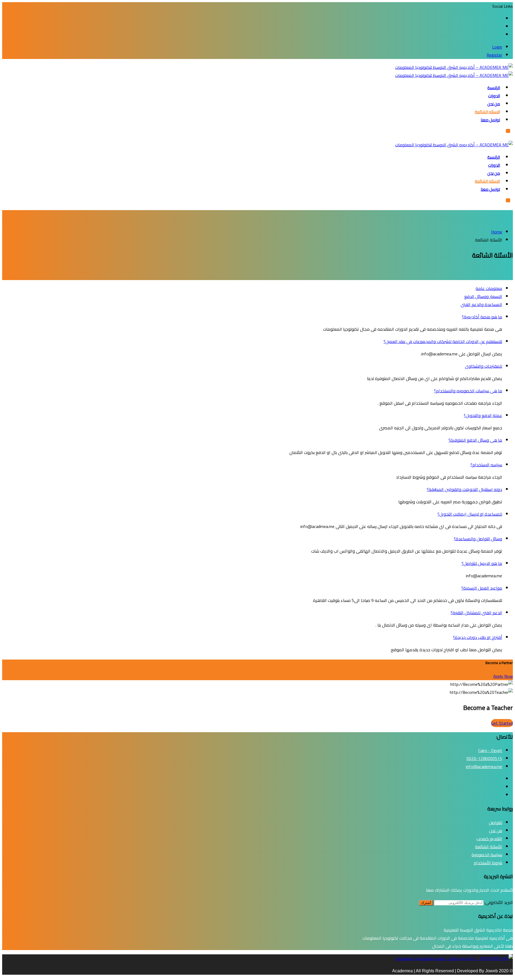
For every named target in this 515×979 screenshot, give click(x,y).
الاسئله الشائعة (487, 112)
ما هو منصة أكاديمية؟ (482, 317)
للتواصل (495, 822)
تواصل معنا (490, 120)
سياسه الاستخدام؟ (486, 465)
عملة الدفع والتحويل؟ (483, 415)
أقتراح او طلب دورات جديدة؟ (477, 637)
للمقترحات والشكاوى (483, 366)
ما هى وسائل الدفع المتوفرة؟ (475, 440)
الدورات (494, 96)
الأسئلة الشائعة (488, 847)
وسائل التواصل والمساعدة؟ (478, 539)
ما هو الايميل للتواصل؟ (482, 563)
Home (496, 232)
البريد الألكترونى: (498, 902)
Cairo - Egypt (490, 750)
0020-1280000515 (484, 758)
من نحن (493, 104)
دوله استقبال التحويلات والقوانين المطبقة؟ (464, 489)
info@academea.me (484, 766)
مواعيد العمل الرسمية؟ (481, 588)
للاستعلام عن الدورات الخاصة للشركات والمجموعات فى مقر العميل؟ (443, 341)
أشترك (426, 903)
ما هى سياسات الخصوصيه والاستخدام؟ (468, 391)
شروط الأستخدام (488, 863)
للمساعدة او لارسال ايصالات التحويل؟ (469, 514)
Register (494, 55)
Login (497, 47)
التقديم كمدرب (489, 839)
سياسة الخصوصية (487, 855)
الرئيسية (493, 88)
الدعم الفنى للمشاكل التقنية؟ (476, 613)
